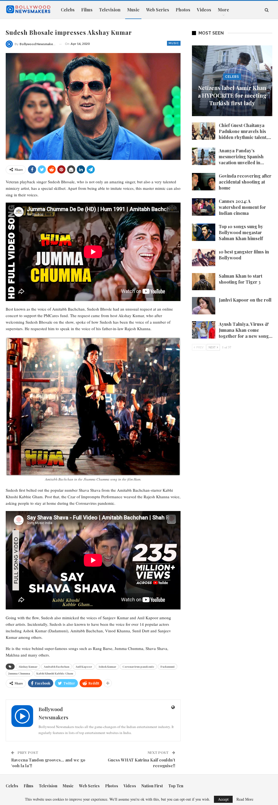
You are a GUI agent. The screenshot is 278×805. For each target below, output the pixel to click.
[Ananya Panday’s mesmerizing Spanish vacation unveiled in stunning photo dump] (203, 156)
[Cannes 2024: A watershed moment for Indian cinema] (203, 207)
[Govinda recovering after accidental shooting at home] (203, 181)
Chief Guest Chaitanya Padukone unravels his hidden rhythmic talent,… (245, 131)
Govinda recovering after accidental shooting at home (245, 182)
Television (110, 10)
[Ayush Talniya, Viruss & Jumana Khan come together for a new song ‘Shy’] (203, 330)
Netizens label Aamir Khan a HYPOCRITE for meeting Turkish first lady (232, 95)
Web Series (157, 10)
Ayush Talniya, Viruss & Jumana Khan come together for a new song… (245, 330)
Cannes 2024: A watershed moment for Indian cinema (242, 207)
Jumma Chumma (19, 673)
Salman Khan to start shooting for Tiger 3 (240, 279)
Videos (204, 10)
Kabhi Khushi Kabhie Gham (54, 673)
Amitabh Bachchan (56, 666)
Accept (223, 799)
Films (87, 10)
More (223, 10)
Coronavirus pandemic (138, 666)
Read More (244, 799)
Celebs (68, 10)
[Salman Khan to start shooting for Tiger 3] (203, 281)
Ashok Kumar (107, 666)
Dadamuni (167, 666)
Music (133, 10)
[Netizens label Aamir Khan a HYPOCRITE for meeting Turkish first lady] (232, 80)
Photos (183, 10)
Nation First (152, 785)
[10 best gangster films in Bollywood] (203, 257)
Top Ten (175, 785)
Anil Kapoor (83, 666)
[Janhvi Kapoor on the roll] (203, 305)
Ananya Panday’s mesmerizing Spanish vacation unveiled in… (241, 156)
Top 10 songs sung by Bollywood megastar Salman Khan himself (241, 232)
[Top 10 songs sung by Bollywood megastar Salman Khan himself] (203, 232)
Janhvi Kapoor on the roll (245, 300)
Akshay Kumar (27, 666)
